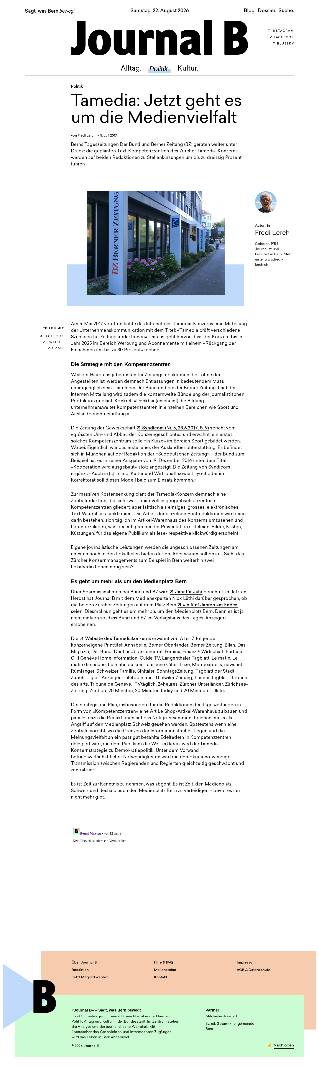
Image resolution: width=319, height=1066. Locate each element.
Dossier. (267, 11)
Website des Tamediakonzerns (118, 639)
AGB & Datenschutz (253, 970)
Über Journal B (84, 962)
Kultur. (188, 68)
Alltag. (131, 68)
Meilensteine (165, 970)
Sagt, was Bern (50, 11)
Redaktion (80, 970)
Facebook (284, 37)
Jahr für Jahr (188, 592)
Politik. (159, 69)
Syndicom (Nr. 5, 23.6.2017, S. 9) (175, 428)
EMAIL (58, 348)
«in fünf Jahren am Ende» (210, 605)
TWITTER (55, 342)
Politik (77, 87)
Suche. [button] (286, 11)
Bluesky (285, 43)
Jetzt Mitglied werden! (91, 977)
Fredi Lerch (86, 135)
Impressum (246, 962)
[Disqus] (159, 880)
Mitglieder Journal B (222, 1016)
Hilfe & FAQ (163, 962)
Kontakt (160, 977)
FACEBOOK (53, 336)
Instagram (283, 31)
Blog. (250, 11)
